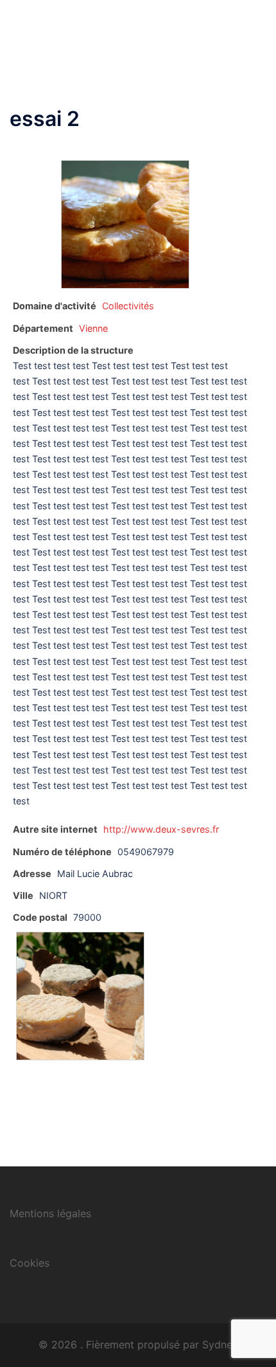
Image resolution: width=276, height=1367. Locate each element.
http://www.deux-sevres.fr (161, 829)
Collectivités (128, 305)
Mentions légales (50, 1213)
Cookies (29, 1262)
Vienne (93, 328)
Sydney (220, 1344)
